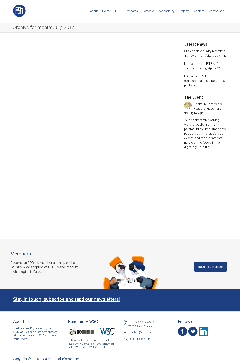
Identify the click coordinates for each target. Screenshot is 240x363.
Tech (37, 84)
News (27, 84)
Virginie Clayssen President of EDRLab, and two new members (89, 80)
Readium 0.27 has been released (140, 83)
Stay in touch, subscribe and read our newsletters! (66, 299)
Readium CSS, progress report (34, 77)
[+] (37, 66)
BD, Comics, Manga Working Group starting (36, 179)
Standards (131, 11)
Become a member (210, 266)
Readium (33, 84)
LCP (117, 11)
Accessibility (166, 11)
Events (106, 11)
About (94, 11)
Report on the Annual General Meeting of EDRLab (89, 173)
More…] (25, 339)
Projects (184, 11)
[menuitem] (94, 11)
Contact (199, 11)
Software (148, 11)
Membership (217, 11)
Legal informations (66, 359)
